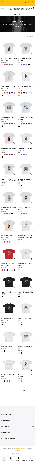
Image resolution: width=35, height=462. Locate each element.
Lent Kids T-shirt (6, 347)
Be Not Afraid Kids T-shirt (25, 265)
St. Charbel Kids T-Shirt (24, 208)
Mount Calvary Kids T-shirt (25, 319)
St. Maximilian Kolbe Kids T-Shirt (8, 87)
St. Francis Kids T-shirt (8, 292)
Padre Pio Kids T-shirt (25, 292)
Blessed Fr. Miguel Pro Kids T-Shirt (8, 236)
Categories (16, 14)
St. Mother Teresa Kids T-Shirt (25, 118)
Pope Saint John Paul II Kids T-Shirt (9, 59)
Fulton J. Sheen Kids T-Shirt (9, 149)
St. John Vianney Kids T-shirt (25, 376)
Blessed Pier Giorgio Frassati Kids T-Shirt (25, 236)
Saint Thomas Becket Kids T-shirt (8, 208)
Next (24, 390)
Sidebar (31, 36)
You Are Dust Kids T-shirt (25, 347)
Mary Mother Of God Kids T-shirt (8, 319)
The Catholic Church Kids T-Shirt (8, 118)
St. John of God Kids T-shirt (25, 180)
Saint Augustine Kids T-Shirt (25, 59)
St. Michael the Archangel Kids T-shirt (9, 180)
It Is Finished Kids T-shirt (8, 376)
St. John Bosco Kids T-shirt (25, 87)
